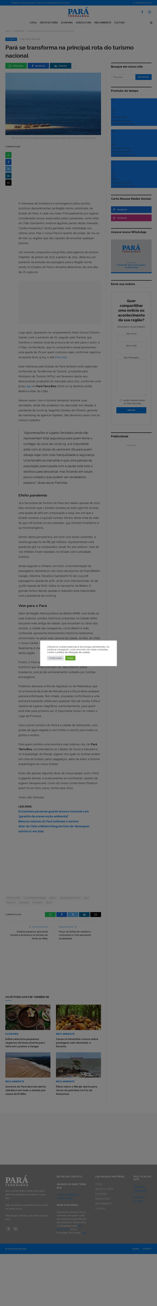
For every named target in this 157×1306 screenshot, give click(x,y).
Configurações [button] (55, 658)
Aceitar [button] (70, 658)
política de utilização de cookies (73, 652)
